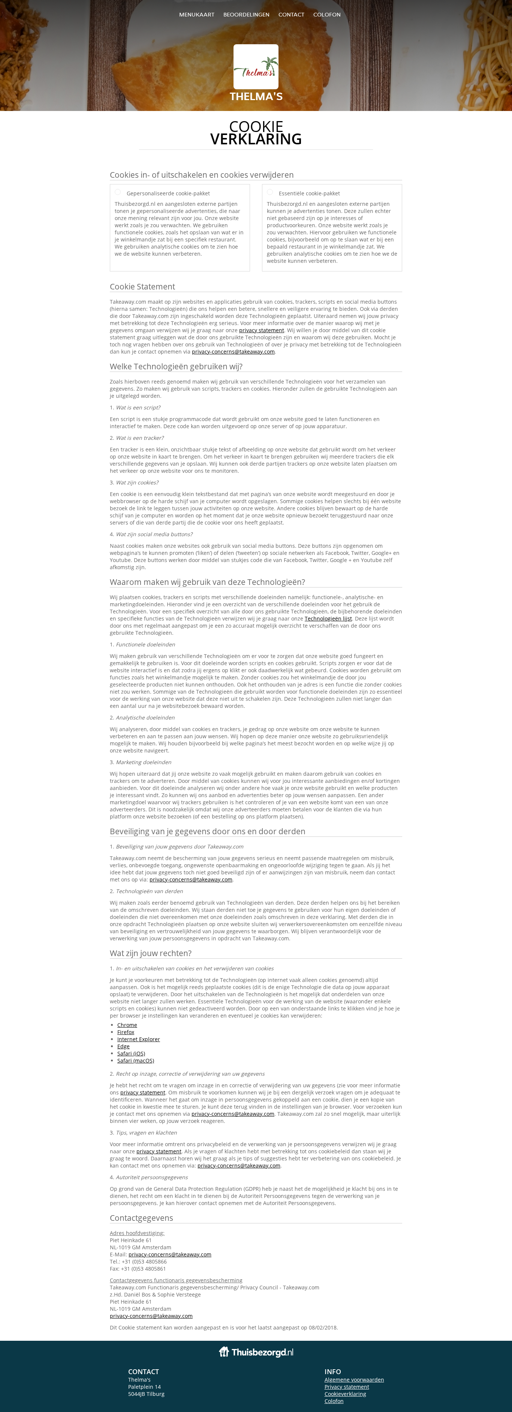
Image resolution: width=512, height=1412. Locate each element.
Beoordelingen (246, 14)
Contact (291, 14)
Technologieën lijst (328, 618)
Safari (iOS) (131, 1053)
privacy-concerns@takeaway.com (233, 351)
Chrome (127, 1024)
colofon (327, 14)
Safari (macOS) (135, 1060)
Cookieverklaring (345, 1393)
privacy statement (261, 330)
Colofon (334, 1401)
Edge (123, 1046)
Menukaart (196, 14)
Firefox (125, 1032)
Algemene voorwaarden (354, 1379)
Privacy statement (347, 1386)
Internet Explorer (138, 1039)
